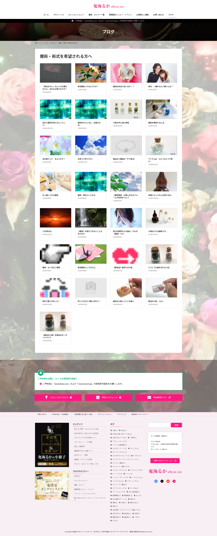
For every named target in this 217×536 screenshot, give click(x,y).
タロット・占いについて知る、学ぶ (86, 464)
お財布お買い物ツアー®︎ (122, 434)
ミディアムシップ (119, 488)
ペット (129, 474)
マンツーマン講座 (120, 484)
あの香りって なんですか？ (53, 159)
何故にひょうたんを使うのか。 (160, 195)
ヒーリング (117, 474)
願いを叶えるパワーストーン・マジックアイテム (89, 499)
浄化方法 (117, 513)
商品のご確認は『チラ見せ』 (124, 159)
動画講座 (117, 495)
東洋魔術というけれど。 (87, 267)
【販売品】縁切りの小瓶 (122, 267)
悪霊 (115, 503)
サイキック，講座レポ (121, 466)
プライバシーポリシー (104, 414)
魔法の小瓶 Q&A (155, 301)
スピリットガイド (120, 470)
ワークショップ (119, 492)
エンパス (134, 448)
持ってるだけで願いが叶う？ (89, 301)
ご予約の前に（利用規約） (60, 414)
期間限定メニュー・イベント (84, 489)
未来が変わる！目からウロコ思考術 (86, 433)
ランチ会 (134, 488)
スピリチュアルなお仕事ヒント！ (85, 438)
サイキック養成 (119, 463)
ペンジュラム (137, 477)
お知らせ (77, 476)
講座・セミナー (79, 485)
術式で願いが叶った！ (51, 301)
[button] (58, 397)
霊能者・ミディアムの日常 (83, 459)
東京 (115, 506)
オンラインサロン (120, 452)
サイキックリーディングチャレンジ (126, 459)
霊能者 (127, 517)
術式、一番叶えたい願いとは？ (160, 86)
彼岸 (132, 499)
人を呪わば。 (47, 231)
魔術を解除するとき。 (157, 123)
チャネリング (136, 470)
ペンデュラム (118, 481)
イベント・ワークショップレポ (84, 493)
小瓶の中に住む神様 (121, 123)
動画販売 (128, 495)
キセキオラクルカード (121, 456)
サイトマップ (121, 414)
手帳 (123, 503)
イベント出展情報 (120, 445)
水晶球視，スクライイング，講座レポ (126, 510)
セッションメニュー (81, 480)
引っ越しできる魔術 (50, 195)
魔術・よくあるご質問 (51, 267)
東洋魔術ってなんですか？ (88, 86)
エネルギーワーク (120, 448)
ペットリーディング (120, 477)
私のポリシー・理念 (81, 455)
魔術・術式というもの (86, 195)
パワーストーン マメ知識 (83, 442)
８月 (115, 521)
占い (138, 495)
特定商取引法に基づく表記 (83, 414)
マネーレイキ (132, 481)
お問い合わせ (41, 414)
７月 (137, 517)
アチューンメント (120, 441)
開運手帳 (117, 517)
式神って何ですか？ (85, 159)
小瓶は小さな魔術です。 (158, 231)
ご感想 (133, 438)
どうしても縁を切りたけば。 (159, 267)
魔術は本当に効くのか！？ (123, 86)
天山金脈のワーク (120, 499)
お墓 (115, 430)
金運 (137, 513)
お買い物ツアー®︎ (119, 438)
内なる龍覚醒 (134, 492)
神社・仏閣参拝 (79, 446)
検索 (176, 425)
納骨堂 (127, 513)
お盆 (123, 430)
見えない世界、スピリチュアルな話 (86, 429)
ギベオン (137, 456)
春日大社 (134, 503)
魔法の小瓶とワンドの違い (123, 301)
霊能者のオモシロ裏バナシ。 (84, 451)
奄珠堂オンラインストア (139, 414)
